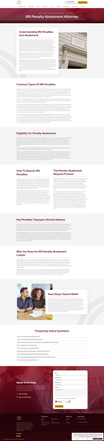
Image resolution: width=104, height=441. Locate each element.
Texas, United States (25, 397)
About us (83, 6)
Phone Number (58, 382)
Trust (52, 6)
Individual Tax (30, 6)
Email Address (58, 377)
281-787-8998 (70, 1)
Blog (67, 420)
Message (56, 387)
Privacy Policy (64, 398)
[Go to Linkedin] (19, 436)
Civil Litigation (66, 6)
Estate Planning (22, 6)
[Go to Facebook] (17, 436)
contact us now (83, 2)
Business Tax (44, 6)
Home (40, 13)
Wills (38, 6)
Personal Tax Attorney (47, 13)
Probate (58, 6)
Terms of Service (72, 398)
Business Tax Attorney (45, 422)
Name (56, 372)
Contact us (68, 422)
